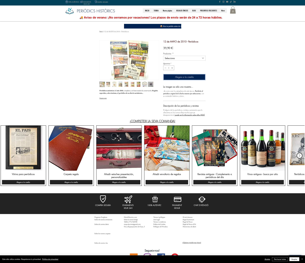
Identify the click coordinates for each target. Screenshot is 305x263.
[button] (182, 10)
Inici (101, 31)
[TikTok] (231, 1)
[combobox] (184, 58)
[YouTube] (227, 1)
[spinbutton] (169, 68)
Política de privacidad (50, 259)
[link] (233, 10)
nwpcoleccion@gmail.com (132, 224)
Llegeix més (103, 98)
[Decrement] (165, 68)
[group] (152, 155)
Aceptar (294, 259)
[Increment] (172, 68)
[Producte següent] (299, 155)
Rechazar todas (280, 259)
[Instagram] (223, 1)
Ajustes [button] (267, 259)
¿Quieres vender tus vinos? (191, 242)
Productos (168, 53)
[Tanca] (302, 259)
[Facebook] (220, 1)
